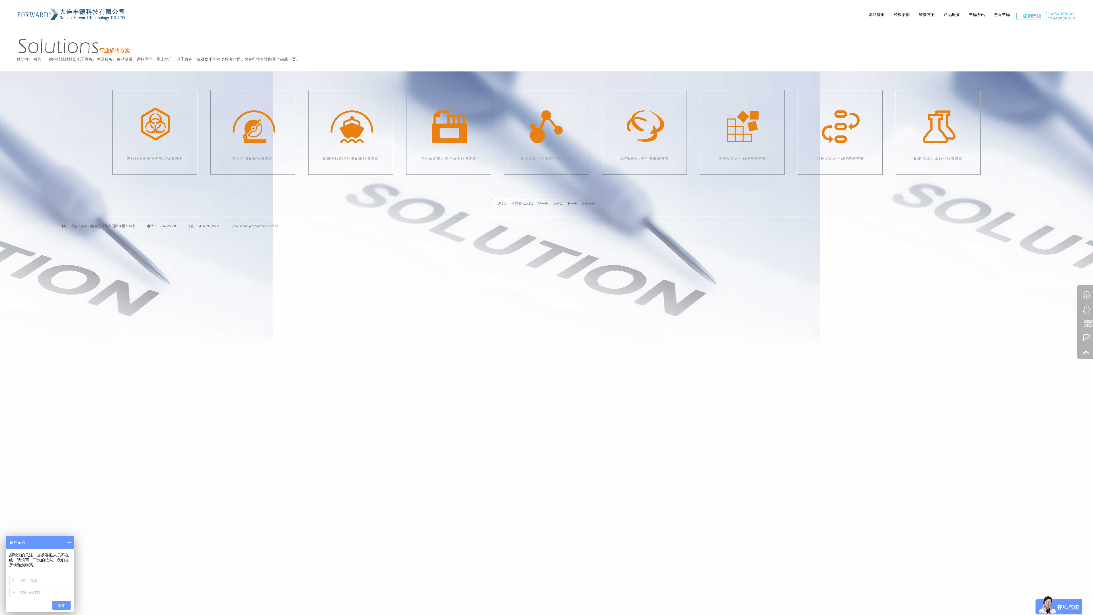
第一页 (543, 203)
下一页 (572, 203)
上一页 (557, 203)
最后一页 (588, 203)
